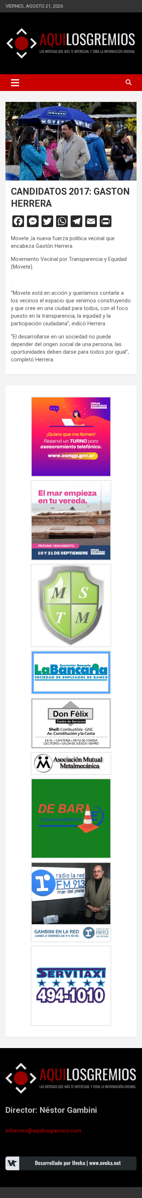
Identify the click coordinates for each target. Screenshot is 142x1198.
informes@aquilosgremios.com (43, 1130)
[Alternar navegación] (15, 82)
